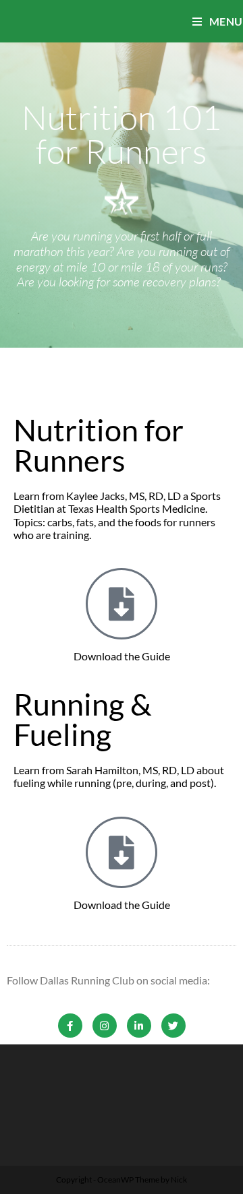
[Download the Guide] (121, 603)
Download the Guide (122, 656)
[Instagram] (104, 1025)
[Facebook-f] (70, 1025)
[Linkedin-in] (139, 1025)
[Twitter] (173, 1025)
